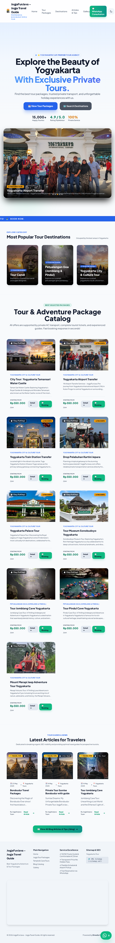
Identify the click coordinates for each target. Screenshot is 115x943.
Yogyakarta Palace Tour (24, 530)
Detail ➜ (32, 404)
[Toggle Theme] (111, 11)
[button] (53, 194)
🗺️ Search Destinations (75, 106)
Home (34, 11)
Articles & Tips (75, 11)
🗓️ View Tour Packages (40, 106)
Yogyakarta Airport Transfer (80, 379)
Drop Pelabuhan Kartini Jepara (81, 456)
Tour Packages (46, 11)
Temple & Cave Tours (41, 861)
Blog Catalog (38, 864)
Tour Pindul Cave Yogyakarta (81, 608)
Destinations (61, 11)
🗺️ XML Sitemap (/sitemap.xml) (95, 860)
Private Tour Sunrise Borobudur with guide (57, 792)
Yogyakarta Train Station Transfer (30, 456)
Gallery (86, 11)
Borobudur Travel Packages (19, 792)
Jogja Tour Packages (41, 857)
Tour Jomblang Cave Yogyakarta (30, 608)
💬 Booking (45, 404)
